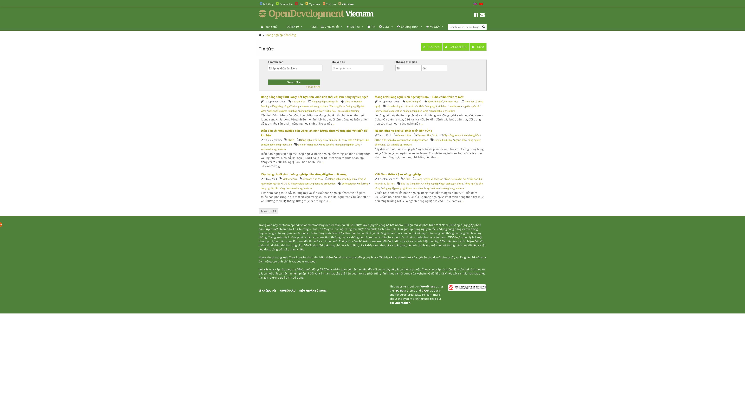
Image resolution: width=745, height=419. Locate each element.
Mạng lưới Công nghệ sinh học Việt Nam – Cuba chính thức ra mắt (419, 97)
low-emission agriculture (314, 106)
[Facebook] (476, 15)
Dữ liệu (355, 27)
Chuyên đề (332, 27)
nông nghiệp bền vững (281, 35)
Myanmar (314, 4)
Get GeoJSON (458, 47)
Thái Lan (331, 4)
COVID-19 (293, 27)
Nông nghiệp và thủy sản (325, 101)
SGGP (291, 140)
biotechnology (394, 106)
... (334, 123)
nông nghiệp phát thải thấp (282, 111)
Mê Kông (268, 4)
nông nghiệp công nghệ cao (397, 188)
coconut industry (443, 140)
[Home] (260, 35)
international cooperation (388, 111)
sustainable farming (349, 111)
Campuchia (286, 4)
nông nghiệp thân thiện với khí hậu (317, 111)
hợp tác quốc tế (471, 106)
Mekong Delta (337, 106)
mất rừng (363, 183)
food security (327, 144)
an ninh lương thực (308, 144)
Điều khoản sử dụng (313, 290)
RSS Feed (433, 47)
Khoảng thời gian (406, 62)
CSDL (386, 27)
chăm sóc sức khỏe (414, 106)
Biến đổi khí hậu (337, 140)
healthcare (455, 106)
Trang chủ (271, 27)
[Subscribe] (482, 15)
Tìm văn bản (275, 62)
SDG (314, 27)
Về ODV (435, 27)
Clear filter (313, 87)
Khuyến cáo (287, 290)
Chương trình (409, 27)
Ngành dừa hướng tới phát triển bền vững (403, 130)
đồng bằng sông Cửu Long (285, 106)
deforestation (349, 183)
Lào (301, 4)
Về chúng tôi (267, 290)
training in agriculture (452, 188)
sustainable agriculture (442, 111)
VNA (434, 135)
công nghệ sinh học (436, 106)
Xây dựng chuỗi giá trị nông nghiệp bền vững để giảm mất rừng (304, 174)
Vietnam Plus (299, 101)
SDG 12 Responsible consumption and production (401, 140)
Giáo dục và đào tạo (455, 179)
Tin (373, 27)
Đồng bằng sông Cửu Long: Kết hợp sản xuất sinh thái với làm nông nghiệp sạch (314, 97)
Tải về (480, 47)
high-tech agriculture (451, 183)
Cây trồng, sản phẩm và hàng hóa (461, 135)
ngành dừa (460, 140)
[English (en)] (475, 4)
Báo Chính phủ (413, 101)
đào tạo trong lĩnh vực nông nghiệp (419, 183)
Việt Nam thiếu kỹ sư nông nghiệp (398, 174)
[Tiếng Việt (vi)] (481, 4)
